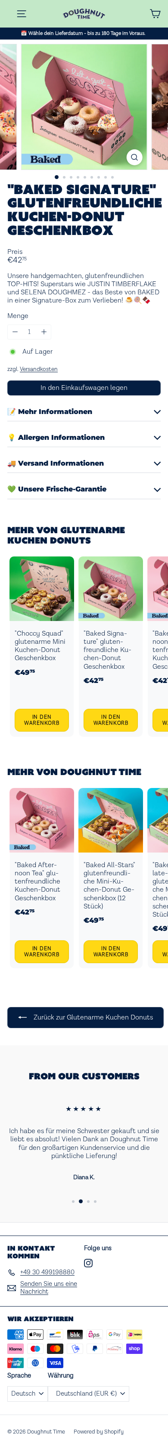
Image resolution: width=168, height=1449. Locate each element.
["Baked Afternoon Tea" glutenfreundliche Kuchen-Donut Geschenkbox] (41, 878)
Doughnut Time (100, 772)
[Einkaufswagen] (155, 13)
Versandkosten (39, 369)
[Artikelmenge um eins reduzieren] (14, 332)
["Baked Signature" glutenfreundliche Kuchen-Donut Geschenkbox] (110, 646)
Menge (17, 316)
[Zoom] (134, 157)
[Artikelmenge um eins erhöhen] (43, 332)
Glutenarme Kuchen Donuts (66, 535)
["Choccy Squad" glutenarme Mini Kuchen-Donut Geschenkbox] (41, 646)
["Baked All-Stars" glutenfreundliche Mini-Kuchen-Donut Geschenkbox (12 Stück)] (110, 878)
